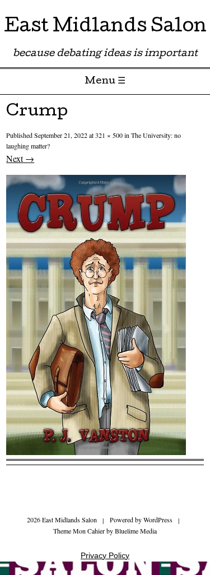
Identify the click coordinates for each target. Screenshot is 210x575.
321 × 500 (109, 135)
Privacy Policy (105, 555)
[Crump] (96, 451)
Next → (20, 158)
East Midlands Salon (105, 27)
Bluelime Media (136, 530)
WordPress (157, 519)
